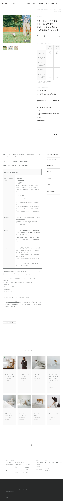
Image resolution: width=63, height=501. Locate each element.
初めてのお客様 (9, 464)
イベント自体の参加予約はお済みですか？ (47, 94)
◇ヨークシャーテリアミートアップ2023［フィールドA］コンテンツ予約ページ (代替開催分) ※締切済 (41, 11)
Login (28, 3)
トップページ (9, 462)
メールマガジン (9, 466)
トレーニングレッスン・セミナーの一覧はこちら (19, 165)
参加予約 (6, 280)
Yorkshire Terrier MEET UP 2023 (12, 297)
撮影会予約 (7, 284)
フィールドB (29, 282)
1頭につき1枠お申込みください (44, 107)
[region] (48, 61)
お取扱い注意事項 (47, 81)
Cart (57, 3)
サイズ (25, 462)
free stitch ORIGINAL (52, 154)
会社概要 (38, 464)
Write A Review (9, 322)
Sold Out (55, 134)
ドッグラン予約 (8, 291)
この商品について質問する (42, 82)
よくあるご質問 (18, 462)
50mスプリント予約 (9, 287)
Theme (49, 171)
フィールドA (21, 282)
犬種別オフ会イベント (47, 9)
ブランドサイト (39, 462)
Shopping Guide (49, 3)
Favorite (40, 3)
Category (50, 165)
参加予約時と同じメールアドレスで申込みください (48, 101)
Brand (49, 178)
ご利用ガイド (50, 184)
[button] (38, 134)
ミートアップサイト (49, 470)
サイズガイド (39, 81)
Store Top (40, 9)
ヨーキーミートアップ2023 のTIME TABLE (15, 161)
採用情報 (38, 466)
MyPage (34, 3)
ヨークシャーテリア (56, 9)
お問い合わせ (39, 469)
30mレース (7, 289)
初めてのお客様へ (51, 191)
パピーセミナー (8, 293)
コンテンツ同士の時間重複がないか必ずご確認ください (48, 114)
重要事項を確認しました (43, 120)
